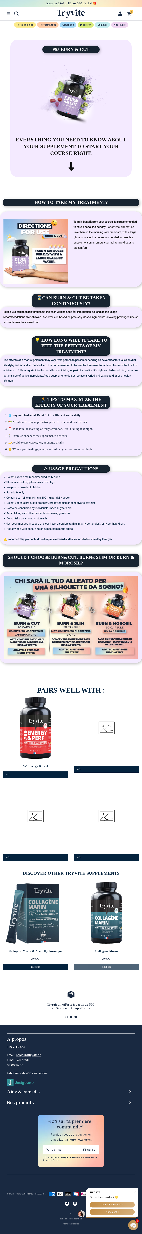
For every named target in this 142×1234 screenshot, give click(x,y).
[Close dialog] (106, 584)
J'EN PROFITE (71, 638)
